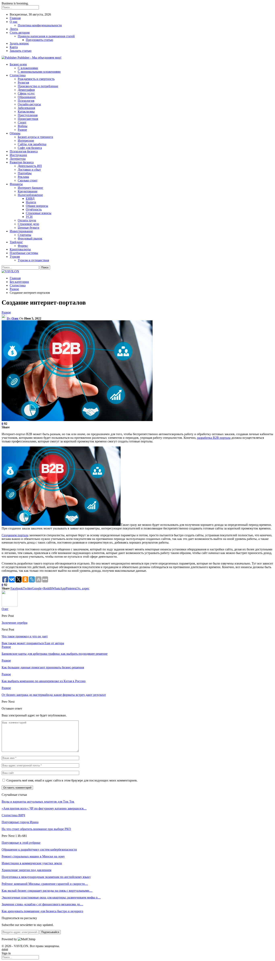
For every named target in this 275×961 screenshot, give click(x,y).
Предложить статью (39, 40)
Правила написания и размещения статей (46, 36)
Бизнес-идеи (18, 64)
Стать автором (20, 32)
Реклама (23, 177)
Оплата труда (27, 220)
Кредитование (27, 191)
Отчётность (34, 209)
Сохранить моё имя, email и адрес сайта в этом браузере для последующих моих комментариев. (72, 780)
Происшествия (28, 118)
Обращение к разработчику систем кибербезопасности (39, 849)
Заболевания (26, 108)
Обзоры (15, 133)
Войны (22, 126)
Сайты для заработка (32, 144)
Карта (14, 47)
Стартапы (24, 235)
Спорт (22, 122)
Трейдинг (16, 242)
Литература (18, 158)
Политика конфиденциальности (40, 25)
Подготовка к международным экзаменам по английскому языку (46, 877)
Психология (26, 100)
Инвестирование (21, 231)
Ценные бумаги (28, 227)
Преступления (27, 115)
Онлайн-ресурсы (29, 104)
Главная (15, 18)
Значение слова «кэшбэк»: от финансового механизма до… (42, 904)
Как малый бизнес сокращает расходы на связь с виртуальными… (47, 890)
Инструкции (18, 155)
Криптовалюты (20, 249)
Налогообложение (30, 195)
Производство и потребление (38, 86)
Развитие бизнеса (22, 162)
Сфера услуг (26, 93)
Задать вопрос (19, 43)
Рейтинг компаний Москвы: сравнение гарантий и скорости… (45, 883)
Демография (26, 89)
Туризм (15, 256)
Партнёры (25, 173)
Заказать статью (20, 50)
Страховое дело (28, 224)
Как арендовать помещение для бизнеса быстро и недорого (42, 911)
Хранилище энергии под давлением (26, 870)
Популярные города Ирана (20, 822)
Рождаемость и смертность (36, 79)
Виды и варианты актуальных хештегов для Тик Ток (38, 801)
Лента (14, 29)
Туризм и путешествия (33, 260)
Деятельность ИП (30, 166)
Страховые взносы (38, 213)
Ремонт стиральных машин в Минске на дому (33, 856)
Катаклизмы (26, 111)
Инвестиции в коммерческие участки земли (32, 863)
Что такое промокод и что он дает (25, 636)
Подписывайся (50, 932)
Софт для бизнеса (30, 147)
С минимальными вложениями (39, 71)
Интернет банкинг (30, 187)
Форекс (23, 245)
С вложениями (28, 68)
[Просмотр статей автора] (10, 605)
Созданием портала (15, 535)
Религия (23, 82)
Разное (22, 129)
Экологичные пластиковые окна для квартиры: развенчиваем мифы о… (51, 897)
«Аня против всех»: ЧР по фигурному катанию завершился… (44, 808)
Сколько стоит (27, 180)
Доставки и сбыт (29, 169)
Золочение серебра (14, 622)
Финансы (16, 184)
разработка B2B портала (214, 437)
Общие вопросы (37, 206)
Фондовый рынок (30, 238)
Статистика (18, 75)
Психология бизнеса (24, 151)
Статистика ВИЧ (13, 815)
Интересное (26, 140)
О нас (14, 21)
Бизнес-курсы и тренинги (35, 137)
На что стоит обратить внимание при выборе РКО (36, 829)
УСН (29, 216)
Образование (27, 97)
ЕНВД (30, 198)
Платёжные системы (24, 253)
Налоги (31, 202)
